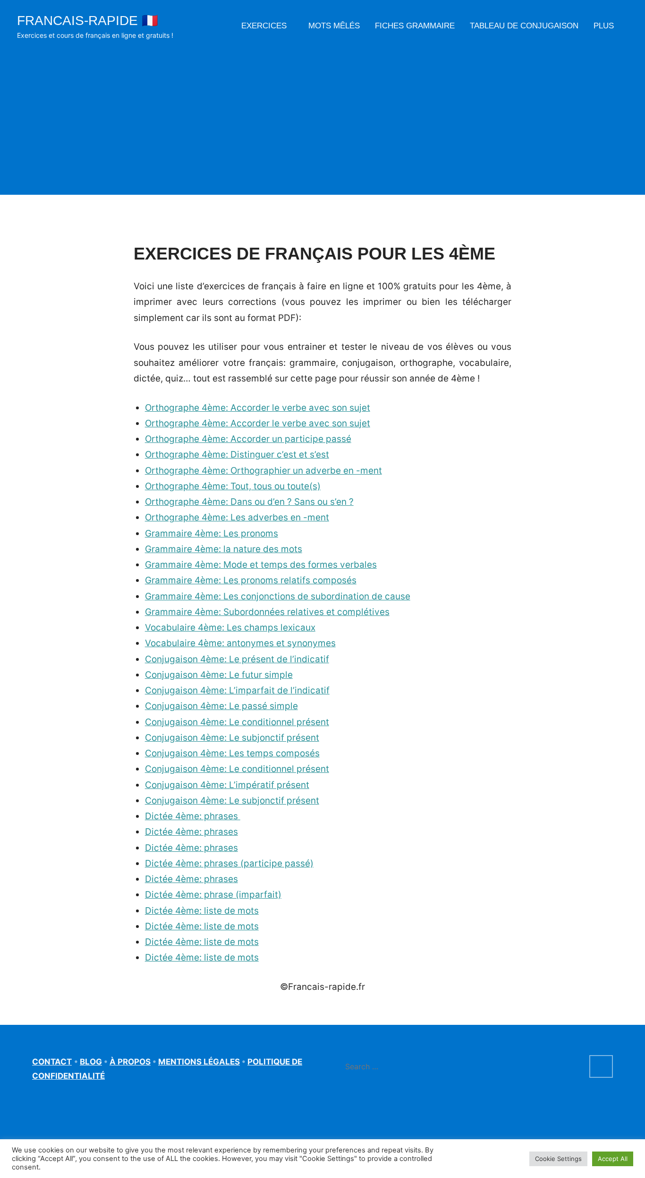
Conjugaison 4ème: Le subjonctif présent (232, 737)
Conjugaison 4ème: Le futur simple (219, 674)
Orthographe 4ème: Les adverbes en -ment (237, 517)
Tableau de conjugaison (524, 25)
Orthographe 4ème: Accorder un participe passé (248, 438)
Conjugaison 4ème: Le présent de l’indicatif (237, 659)
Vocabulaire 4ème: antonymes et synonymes (240, 643)
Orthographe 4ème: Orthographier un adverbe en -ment (263, 470)
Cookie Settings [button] (558, 1158)
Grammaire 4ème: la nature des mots (223, 549)
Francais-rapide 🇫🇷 (87, 20)
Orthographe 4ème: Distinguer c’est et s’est (237, 454)
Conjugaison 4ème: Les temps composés (232, 753)
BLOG (91, 1061)
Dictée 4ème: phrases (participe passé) (229, 863)
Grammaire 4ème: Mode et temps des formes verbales (261, 564)
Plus (604, 25)
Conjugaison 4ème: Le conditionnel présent (237, 722)
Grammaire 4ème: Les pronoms (211, 533)
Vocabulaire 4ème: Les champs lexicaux (230, 627)
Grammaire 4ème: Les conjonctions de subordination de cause (277, 596)
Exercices (264, 25)
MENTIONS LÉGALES (199, 1061)
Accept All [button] (613, 1158)
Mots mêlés (334, 25)
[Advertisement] (322, 112)
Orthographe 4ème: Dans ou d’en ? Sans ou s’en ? (249, 501)
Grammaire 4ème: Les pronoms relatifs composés (250, 580)
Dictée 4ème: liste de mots (202, 910)
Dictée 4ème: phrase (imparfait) (213, 894)
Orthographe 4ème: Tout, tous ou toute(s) (233, 486)
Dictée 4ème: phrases (192, 816)
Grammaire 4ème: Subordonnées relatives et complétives (267, 611)
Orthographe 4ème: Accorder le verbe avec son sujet (257, 407)
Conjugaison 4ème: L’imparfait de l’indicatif (237, 690)
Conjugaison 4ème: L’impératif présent (227, 785)
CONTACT (52, 1061)
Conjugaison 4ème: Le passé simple (221, 706)
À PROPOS (130, 1061)
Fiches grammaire (415, 25)
